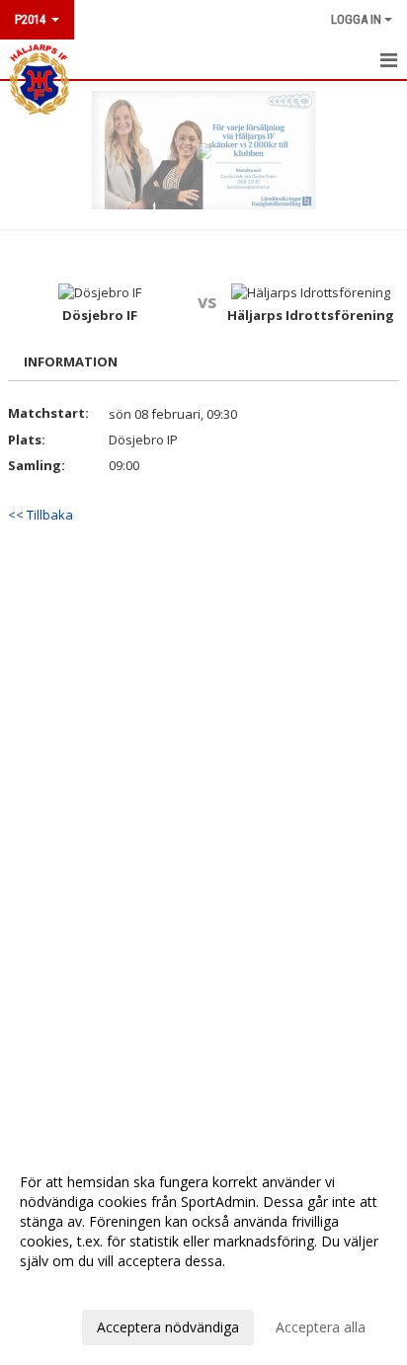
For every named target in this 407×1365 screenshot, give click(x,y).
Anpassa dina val (73, 1287)
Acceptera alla (321, 1327)
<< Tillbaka (40, 514)
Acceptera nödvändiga (168, 1327)
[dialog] (203, 1254)
